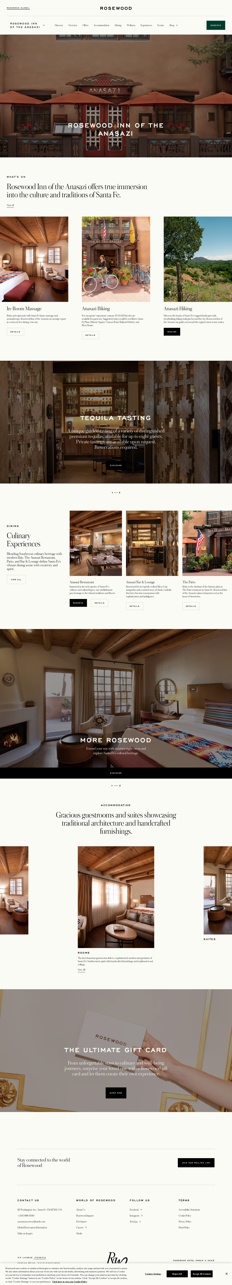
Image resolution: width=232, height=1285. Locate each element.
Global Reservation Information (32, 1227)
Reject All (177, 1274)
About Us (80, 1209)
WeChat (135, 1221)
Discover (59, 25)
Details (15, 332)
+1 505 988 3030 (25, 1215)
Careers (81, 1227)
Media (79, 1233)
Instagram (136, 1215)
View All (81, 969)
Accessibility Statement (189, 1209)
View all (10, 205)
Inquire (172, 332)
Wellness (131, 25)
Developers (81, 1221)
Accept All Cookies (202, 1274)
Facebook (136, 1209)
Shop (171, 25)
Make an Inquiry (25, 1233)
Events (160, 25)
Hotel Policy (184, 1227)
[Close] (226, 1274)
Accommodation (101, 25)
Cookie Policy (185, 1215)
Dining (118, 25)
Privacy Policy (185, 1221)
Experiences (146, 25)
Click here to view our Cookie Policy (69, 1281)
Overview (72, 25)
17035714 (40, 1257)
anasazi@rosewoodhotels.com (31, 1221)
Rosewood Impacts (85, 1215)
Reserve (78, 603)
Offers (85, 25)
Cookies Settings (153, 1274)
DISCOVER (116, 465)
